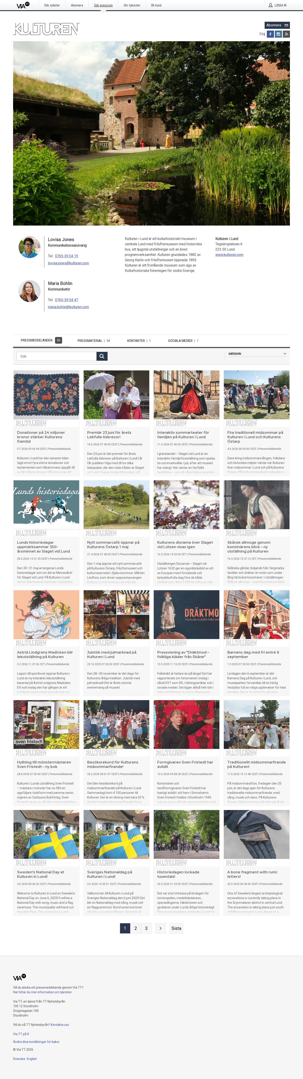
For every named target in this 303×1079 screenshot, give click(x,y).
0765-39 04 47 (66, 300)
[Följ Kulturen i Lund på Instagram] (278, 34)
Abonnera (273, 25)
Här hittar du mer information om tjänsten (42, 992)
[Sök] (102, 356)
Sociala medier (183, 341)
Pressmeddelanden (40, 340)
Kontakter (139, 341)
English (32, 1059)
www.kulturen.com (229, 255)
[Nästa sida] (160, 928)
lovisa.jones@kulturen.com (68, 263)
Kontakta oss (60, 1024)
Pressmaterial (94, 341)
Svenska (19, 1059)
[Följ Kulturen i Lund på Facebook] (270, 34)
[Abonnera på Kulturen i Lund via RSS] (286, 34)
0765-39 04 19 (66, 256)
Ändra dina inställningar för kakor (36, 1042)
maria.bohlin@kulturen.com (68, 307)
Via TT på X (21, 1034)
